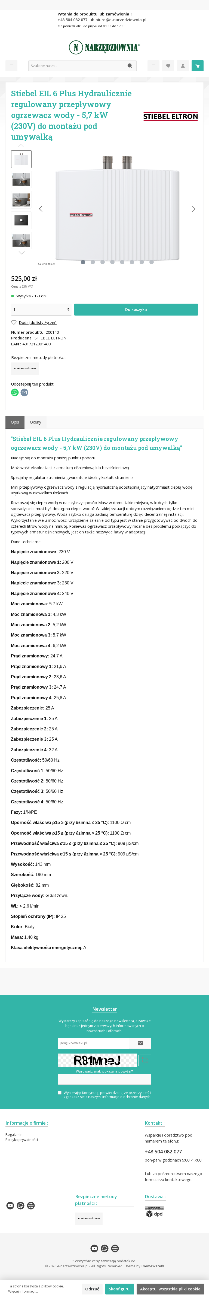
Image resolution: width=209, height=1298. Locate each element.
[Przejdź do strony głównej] (104, 47)
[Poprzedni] (41, 209)
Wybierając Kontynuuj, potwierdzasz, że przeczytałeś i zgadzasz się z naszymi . (107, 1094)
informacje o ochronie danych (126, 1097)
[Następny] (193, 209)
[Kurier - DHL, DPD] (154, 1212)
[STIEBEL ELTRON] (170, 116)
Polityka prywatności (21, 1139)
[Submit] (140, 1043)
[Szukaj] (130, 66)
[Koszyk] (198, 65)
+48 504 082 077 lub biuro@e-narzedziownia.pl (102, 19)
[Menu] (11, 65)
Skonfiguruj (120, 1288)
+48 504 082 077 (163, 1151)
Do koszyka (136, 309)
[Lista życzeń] (168, 65)
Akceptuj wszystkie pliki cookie (170, 1288)
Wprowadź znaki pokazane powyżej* (104, 1071)
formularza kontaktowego (168, 1179)
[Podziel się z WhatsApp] (15, 392)
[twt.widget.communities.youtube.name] (10, 1205)
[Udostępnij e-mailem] (24, 392)
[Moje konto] (183, 65)
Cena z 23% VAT (22, 286)
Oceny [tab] (35, 422)
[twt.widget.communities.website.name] (31, 1205)
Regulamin (14, 1134)
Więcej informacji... (23, 1291)
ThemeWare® (152, 1266)
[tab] (14, 422)
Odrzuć (92, 1288)
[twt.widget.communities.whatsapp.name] (20, 1205)
